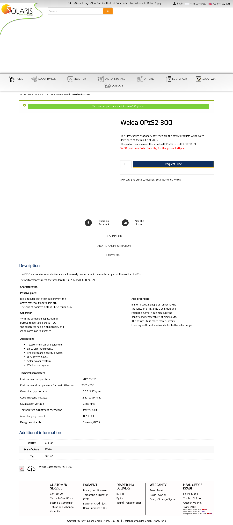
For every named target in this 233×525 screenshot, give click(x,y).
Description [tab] (114, 236)
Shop (43, 94)
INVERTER (80, 78)
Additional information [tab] (114, 246)
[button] (5, 45)
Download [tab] (113, 255)
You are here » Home (29, 94)
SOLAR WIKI (209, 78)
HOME (19, 78)
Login (180, 3)
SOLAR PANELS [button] (47, 78)
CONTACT (117, 85)
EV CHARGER (179, 78)
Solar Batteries (164, 179)
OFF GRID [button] (149, 78)
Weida (68, 94)
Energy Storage (56, 94)
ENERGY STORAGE (115, 78)
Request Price (173, 164)
